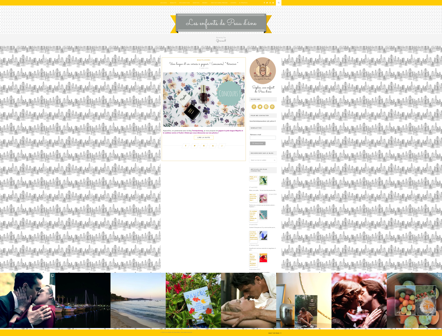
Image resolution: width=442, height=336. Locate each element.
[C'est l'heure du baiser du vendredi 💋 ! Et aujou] (27, 300)
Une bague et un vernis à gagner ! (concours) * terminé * (203, 64)
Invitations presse (219, 3)
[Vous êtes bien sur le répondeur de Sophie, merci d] (138, 300)
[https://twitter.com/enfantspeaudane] (260, 109)
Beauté (173, 3)
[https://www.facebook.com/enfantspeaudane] (254, 109)
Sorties (196, 3)
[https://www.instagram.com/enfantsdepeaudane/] (266, 109)
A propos (243, 3)
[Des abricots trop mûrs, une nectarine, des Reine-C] (414, 300)
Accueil (164, 3)
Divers (233, 3)
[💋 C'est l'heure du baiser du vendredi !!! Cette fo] (359, 300)
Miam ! (205, 3)
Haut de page (274, 333)
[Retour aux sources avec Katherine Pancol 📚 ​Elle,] (193, 300)
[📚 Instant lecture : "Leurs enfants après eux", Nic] (304, 300)
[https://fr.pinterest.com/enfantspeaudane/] (272, 109)
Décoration (184, 3)
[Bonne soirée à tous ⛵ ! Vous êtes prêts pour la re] (82, 300)
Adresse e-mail (255, 134)
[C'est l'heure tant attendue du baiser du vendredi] (248, 300)
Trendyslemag (197, 131)
